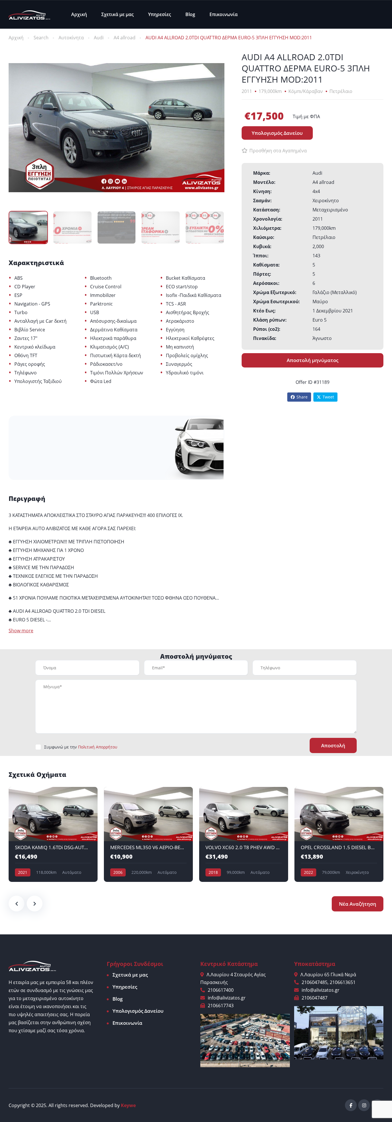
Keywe (128, 1105)
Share (302, 397)
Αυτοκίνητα (71, 37)
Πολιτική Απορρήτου (97, 747)
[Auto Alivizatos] (29, 14)
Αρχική (79, 14)
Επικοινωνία (223, 14)
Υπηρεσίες (159, 14)
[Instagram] (364, 1105)
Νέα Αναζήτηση (357, 904)
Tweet (328, 397)
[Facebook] (351, 1105)
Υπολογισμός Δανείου (138, 1011)
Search (41, 37)
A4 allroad (124, 37)
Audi (99, 37)
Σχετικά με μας (117, 14)
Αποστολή (333, 745)
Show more (21, 630)
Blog (190, 14)
